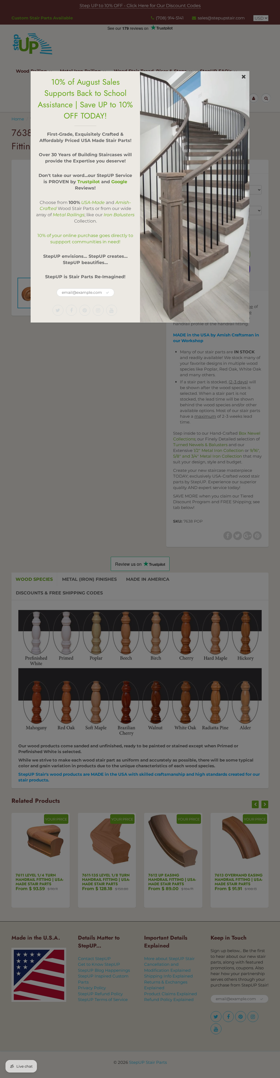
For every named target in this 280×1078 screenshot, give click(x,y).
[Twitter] (57, 310)
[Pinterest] (84, 310)
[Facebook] (71, 310)
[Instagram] (98, 310)
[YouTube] (111, 310)
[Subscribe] (107, 292)
